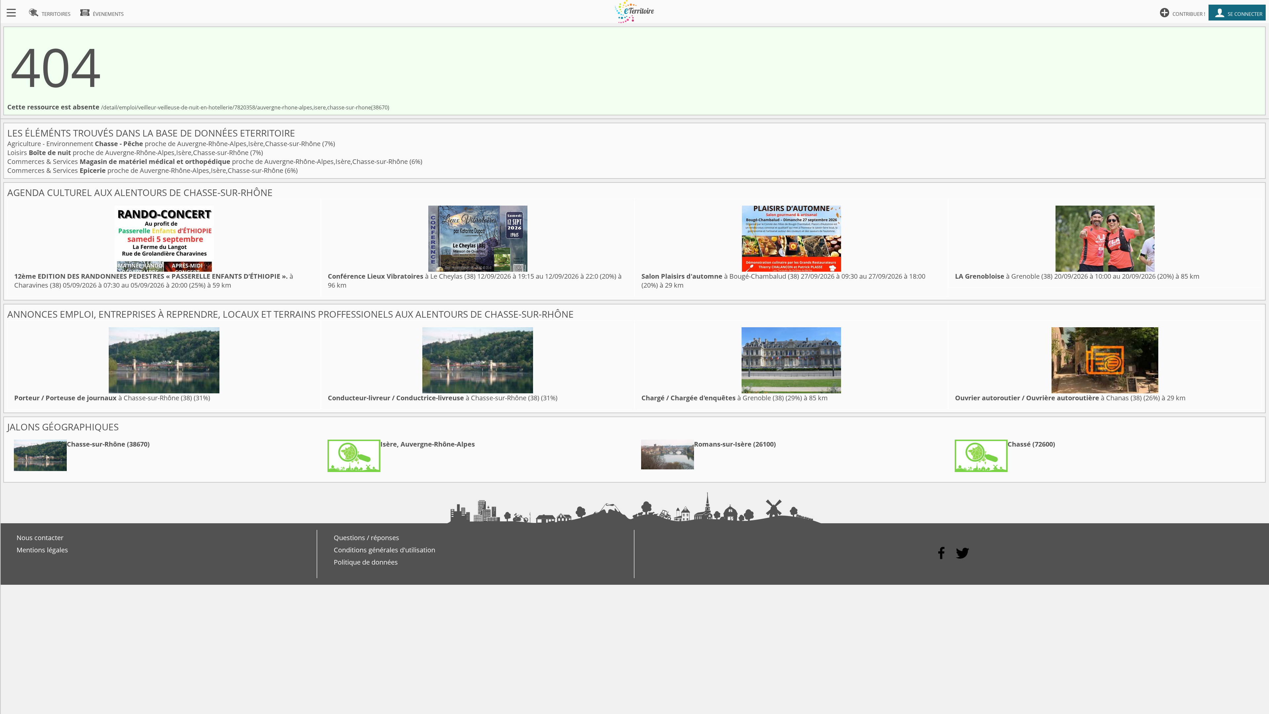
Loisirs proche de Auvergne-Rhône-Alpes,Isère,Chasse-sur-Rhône (128, 152)
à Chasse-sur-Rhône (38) (103, 397)
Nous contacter (40, 537)
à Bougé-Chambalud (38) (720, 276)
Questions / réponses (366, 537)
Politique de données (366, 562)
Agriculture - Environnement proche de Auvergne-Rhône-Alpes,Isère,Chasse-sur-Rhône (164, 143)
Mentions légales (42, 549)
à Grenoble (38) (1004, 276)
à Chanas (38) (1048, 397)
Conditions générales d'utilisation (384, 549)
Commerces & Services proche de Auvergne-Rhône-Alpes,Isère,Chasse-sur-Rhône (208, 161)
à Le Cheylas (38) (402, 276)
